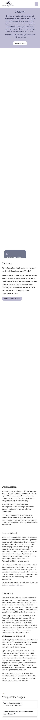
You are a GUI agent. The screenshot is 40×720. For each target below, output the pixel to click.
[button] (36, 4)
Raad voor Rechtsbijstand (13, 585)
